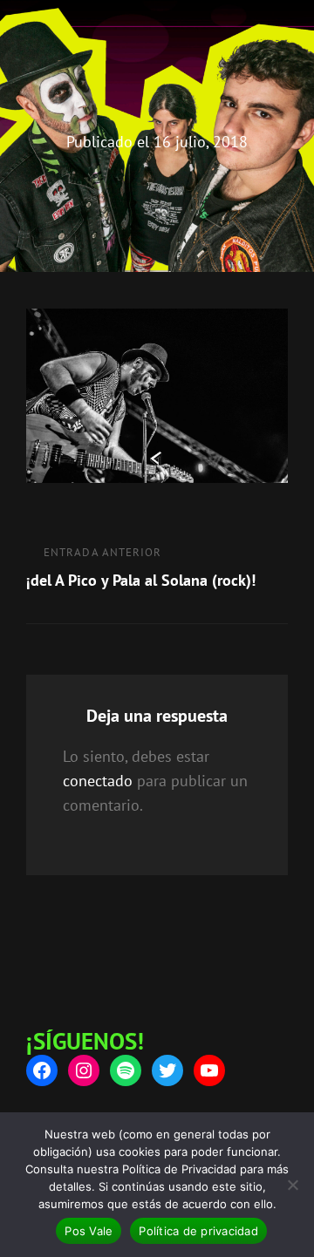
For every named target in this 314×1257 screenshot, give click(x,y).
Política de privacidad (198, 1231)
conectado (98, 781)
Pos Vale (89, 1231)
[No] (292, 1184)
